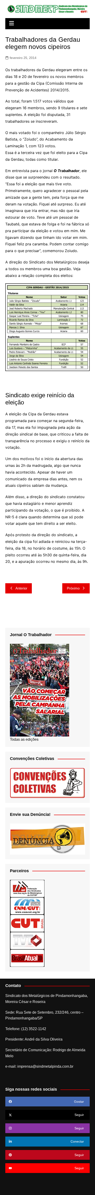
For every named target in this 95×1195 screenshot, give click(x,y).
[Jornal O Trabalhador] (39, 690)
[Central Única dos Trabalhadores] (27, 923)
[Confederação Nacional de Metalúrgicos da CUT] (27, 906)
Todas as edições (24, 739)
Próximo (73, 588)
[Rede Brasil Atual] (27, 958)
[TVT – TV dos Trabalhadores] (27, 940)
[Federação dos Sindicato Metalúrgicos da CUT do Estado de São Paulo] (27, 888)
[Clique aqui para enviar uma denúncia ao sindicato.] (47, 839)
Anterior (21, 588)
